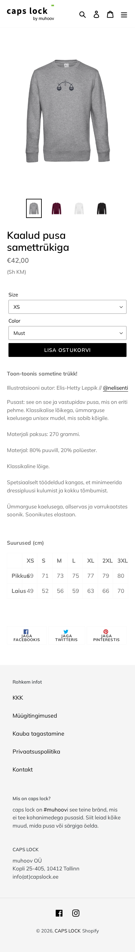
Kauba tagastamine (38, 733)
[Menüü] (124, 13)
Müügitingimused (35, 715)
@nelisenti (115, 387)
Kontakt (23, 769)
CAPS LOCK (68, 931)
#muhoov (55, 809)
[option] (34, 208)
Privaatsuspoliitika (36, 751)
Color (14, 321)
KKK (18, 697)
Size (13, 294)
